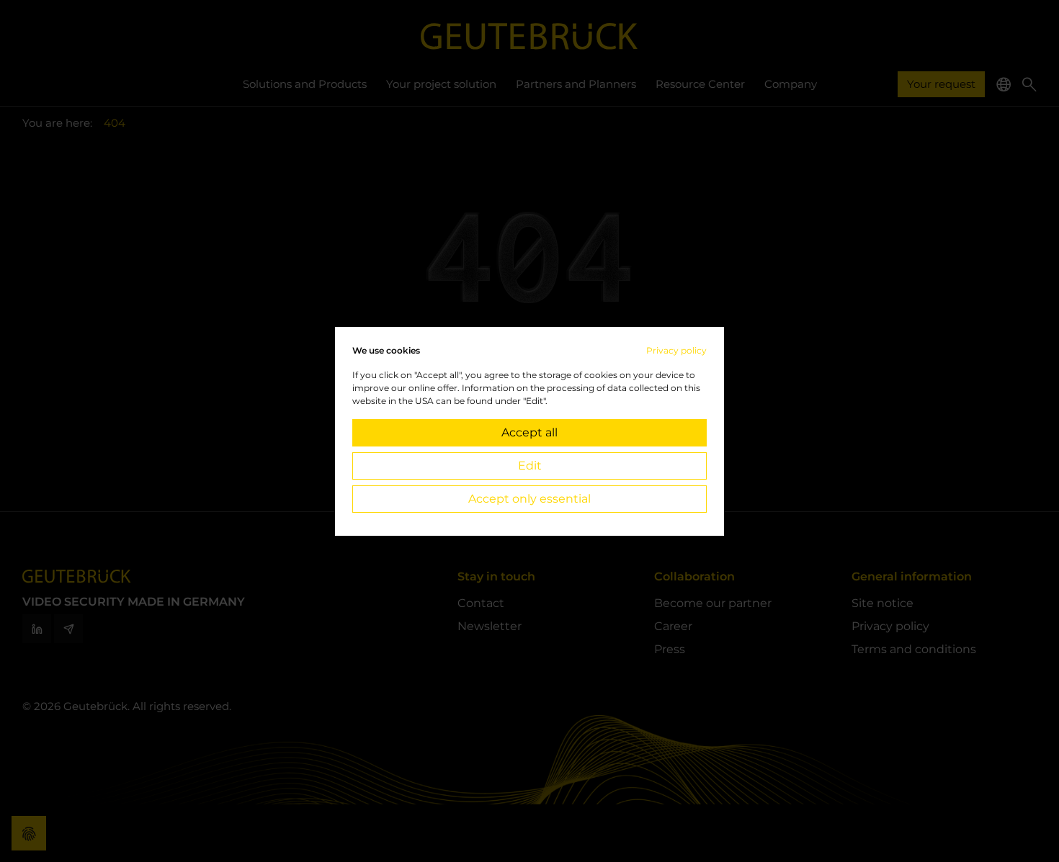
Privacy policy (676, 350)
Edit (530, 465)
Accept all (529, 432)
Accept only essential (529, 499)
